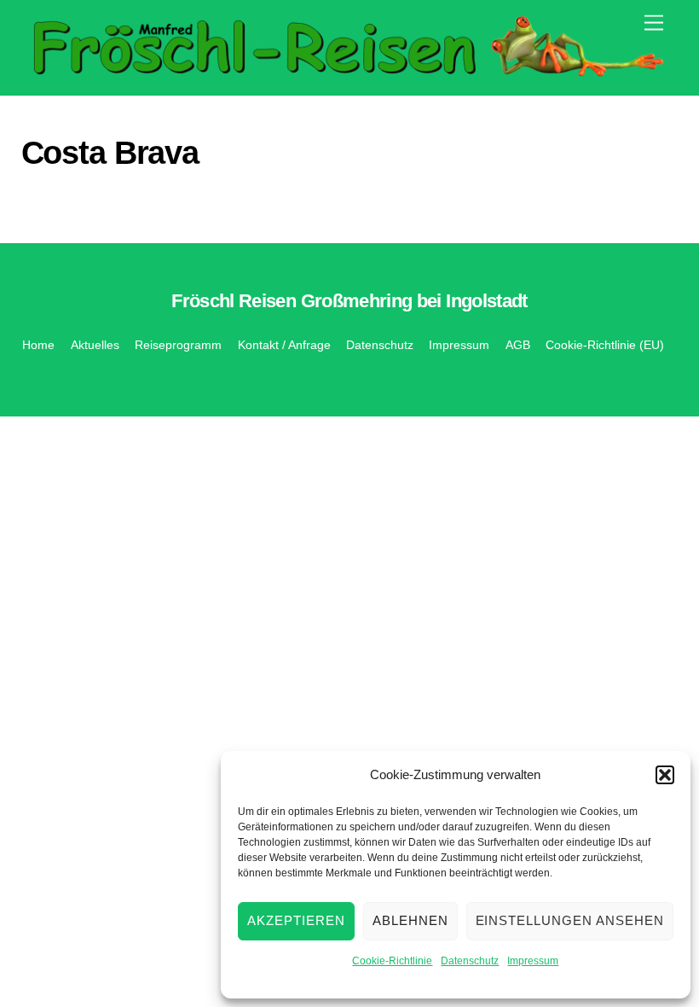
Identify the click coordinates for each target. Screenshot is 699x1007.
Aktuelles (95, 345)
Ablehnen (410, 920)
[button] (664, 774)
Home (38, 345)
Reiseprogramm (178, 345)
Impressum (532, 961)
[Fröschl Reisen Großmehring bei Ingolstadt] (345, 72)
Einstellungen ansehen (570, 920)
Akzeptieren (296, 920)
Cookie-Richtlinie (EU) (605, 345)
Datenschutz (470, 961)
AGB (517, 345)
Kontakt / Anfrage (284, 345)
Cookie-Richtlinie (392, 961)
